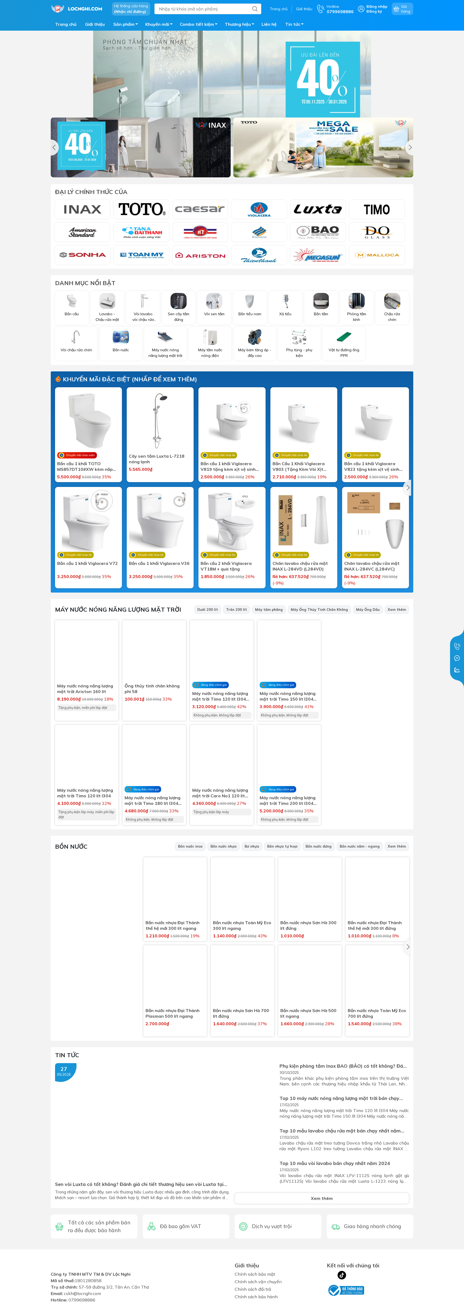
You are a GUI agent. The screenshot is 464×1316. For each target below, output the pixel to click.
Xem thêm (397, 609)
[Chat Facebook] (457, 658)
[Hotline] (457, 646)
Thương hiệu (238, 24)
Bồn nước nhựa (224, 846)
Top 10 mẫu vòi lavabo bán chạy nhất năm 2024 (335, 1163)
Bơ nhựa (252, 846)
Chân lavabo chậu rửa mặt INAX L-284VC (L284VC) (372, 566)
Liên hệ (269, 24)
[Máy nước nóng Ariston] (200, 255)
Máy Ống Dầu (368, 609)
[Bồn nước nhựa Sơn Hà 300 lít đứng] (309, 889)
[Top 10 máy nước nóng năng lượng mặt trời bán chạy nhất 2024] (256, 1109)
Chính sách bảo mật (255, 1274)
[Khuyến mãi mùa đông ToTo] (323, 147)
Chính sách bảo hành (256, 1296)
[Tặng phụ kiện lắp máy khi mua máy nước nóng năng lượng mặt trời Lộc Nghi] (369, 766)
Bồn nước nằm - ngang (360, 846)
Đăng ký (374, 11)
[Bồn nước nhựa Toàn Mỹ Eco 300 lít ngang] (242, 889)
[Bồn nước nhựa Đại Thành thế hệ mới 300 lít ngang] (175, 889)
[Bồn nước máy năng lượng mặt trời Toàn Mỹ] (141, 255)
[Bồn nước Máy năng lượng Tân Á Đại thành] (141, 232)
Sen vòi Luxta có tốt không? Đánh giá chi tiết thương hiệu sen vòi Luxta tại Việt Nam (139, 1184)
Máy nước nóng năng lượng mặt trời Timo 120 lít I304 (85, 792)
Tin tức (292, 24)
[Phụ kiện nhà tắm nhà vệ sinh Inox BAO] (318, 232)
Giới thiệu (304, 8)
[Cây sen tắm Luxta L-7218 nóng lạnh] (160, 420)
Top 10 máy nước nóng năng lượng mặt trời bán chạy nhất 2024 (339, 1098)
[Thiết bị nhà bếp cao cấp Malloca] (376, 255)
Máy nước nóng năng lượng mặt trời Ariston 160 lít (85, 688)
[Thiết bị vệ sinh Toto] (141, 209)
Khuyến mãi (157, 24)
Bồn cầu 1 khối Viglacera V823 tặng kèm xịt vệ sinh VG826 (371, 466)
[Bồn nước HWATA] (200, 232)
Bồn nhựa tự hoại (282, 846)
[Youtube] (352, 1275)
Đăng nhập (377, 6)
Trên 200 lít (236, 609)
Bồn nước (71, 846)
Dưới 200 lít (207, 609)
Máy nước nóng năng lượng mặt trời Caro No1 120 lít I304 (220, 793)
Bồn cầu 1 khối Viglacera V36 (159, 563)
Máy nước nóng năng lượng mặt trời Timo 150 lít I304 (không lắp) (288, 696)
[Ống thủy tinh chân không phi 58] (154, 652)
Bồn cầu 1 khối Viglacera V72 (87, 563)
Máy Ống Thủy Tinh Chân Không (319, 609)
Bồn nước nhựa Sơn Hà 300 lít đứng (308, 925)
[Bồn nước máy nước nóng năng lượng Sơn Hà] (82, 255)
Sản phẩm (124, 24)
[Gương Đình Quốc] (376, 232)
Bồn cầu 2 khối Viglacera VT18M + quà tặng (226, 566)
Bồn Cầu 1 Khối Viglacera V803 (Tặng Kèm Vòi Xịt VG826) (299, 466)
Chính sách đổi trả (253, 1289)
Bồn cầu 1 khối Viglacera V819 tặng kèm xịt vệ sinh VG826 (228, 466)
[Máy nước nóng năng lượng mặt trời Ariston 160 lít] (86, 652)
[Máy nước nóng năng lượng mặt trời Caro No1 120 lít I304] (221, 756)
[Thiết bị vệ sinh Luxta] (318, 209)
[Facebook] (331, 1275)
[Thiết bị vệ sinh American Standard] (82, 232)
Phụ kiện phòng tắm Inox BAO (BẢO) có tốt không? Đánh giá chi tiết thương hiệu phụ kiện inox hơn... (344, 1066)
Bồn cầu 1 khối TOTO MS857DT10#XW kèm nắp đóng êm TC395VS (85, 466)
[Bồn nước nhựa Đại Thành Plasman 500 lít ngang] (175, 976)
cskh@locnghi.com (82, 1296)
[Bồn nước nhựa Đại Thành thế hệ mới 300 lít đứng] (377, 889)
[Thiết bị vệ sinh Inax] (82, 209)
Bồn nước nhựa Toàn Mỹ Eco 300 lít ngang (242, 925)
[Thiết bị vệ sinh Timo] (376, 209)
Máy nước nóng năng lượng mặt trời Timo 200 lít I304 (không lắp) (288, 800)
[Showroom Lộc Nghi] (79, 8)
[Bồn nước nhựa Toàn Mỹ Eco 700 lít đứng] (377, 976)
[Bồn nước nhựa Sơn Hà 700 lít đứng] (242, 976)
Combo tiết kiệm (197, 24)
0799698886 (81, 1303)
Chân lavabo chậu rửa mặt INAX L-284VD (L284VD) (300, 566)
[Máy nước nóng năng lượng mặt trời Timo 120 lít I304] (86, 756)
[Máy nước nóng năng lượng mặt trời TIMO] (369, 679)
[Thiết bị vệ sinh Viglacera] (259, 209)
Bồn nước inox (190, 846)
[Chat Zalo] (457, 670)
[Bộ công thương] (345, 1289)
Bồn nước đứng (319, 846)
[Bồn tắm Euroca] (259, 232)
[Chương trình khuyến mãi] (232, 89)
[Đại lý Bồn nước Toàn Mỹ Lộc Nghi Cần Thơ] (97, 903)
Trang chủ (279, 8)
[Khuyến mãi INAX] (141, 147)
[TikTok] (342, 1275)
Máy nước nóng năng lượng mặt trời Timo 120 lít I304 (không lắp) (220, 696)
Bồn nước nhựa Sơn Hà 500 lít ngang (308, 1013)
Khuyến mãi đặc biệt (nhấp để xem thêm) (129, 379)
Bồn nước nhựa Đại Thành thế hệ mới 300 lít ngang (173, 925)
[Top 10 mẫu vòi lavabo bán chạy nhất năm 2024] (256, 1174)
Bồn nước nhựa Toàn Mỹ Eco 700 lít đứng (377, 1013)
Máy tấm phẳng (269, 609)
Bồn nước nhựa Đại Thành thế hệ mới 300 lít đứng (375, 925)
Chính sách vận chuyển (258, 1281)
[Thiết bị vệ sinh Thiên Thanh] (259, 255)
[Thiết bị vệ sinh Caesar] (200, 209)
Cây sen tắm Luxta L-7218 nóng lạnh (156, 458)
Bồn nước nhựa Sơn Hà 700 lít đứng (241, 1013)
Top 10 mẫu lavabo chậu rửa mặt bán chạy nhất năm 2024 (340, 1131)
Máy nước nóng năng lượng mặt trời (118, 609)
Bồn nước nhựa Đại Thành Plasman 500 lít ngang (173, 1013)
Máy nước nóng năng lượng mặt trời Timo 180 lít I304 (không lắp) (152, 800)
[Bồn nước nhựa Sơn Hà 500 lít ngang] (309, 976)
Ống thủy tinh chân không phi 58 (152, 688)
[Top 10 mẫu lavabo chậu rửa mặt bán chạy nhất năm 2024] (256, 1142)
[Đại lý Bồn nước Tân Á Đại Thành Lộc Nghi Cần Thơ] (97, 990)
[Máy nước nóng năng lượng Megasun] (318, 255)
